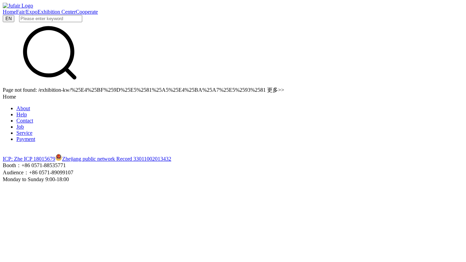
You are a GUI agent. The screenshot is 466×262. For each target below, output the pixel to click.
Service (24, 133)
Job (20, 127)
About (23, 108)
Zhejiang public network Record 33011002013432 (116, 159)
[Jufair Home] (18, 6)
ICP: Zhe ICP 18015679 (29, 159)
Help (21, 114)
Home (9, 12)
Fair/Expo (27, 12)
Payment (25, 139)
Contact (24, 120)
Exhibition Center (57, 12)
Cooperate (87, 12)
